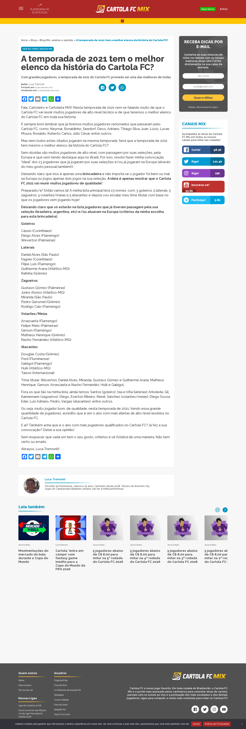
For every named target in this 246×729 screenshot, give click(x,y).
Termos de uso (25, 690)
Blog (34, 40)
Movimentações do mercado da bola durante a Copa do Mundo (33, 556)
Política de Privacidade (217, 723)
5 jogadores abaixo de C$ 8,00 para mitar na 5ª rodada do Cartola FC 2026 (108, 556)
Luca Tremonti (36, 84)
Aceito (196, 723)
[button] (217, 509)
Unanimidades (61, 700)
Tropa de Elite (60, 680)
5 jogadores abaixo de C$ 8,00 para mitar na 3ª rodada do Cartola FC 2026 (182, 556)
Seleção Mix (60, 709)
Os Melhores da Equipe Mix (67, 690)
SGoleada (59, 695)
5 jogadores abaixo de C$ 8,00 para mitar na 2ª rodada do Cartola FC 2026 (219, 556)
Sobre (21, 680)
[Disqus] (87, 621)
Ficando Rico (60, 685)
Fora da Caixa (60, 704)
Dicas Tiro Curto (62, 714)
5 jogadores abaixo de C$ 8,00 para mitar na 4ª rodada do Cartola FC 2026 (145, 556)
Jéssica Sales (24, 545)
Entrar (224, 9)
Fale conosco (24, 685)
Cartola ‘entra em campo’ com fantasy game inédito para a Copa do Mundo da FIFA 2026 (70, 560)
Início (24, 40)
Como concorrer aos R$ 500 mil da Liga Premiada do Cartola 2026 (32, 713)
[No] (241, 724)
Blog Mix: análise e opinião (56, 40)
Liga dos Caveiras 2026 (29, 705)
